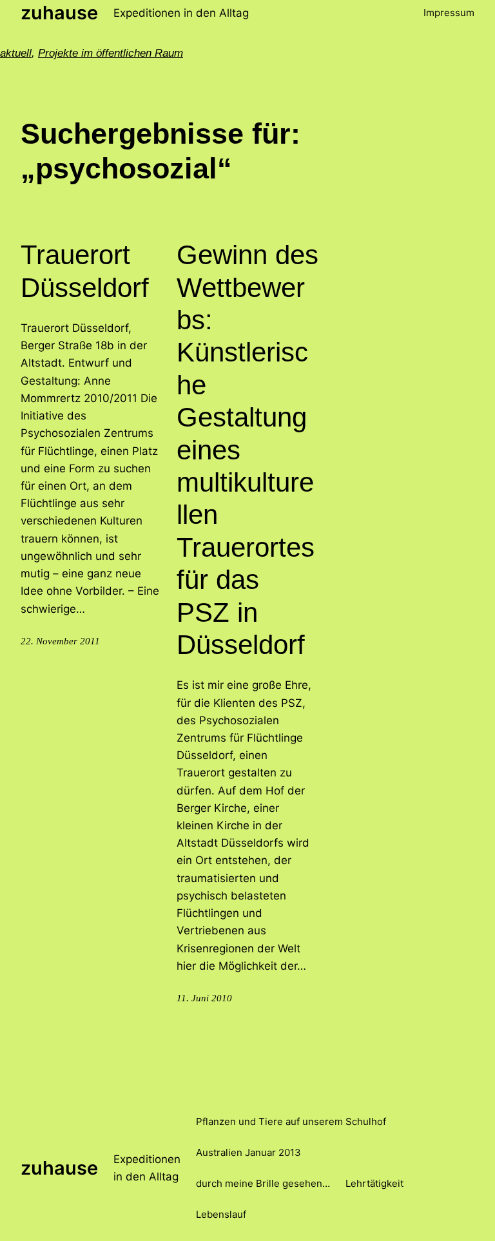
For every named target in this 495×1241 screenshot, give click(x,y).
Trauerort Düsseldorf (85, 271)
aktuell (16, 53)
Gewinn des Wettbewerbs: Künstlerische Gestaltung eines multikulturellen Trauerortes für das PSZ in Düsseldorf (247, 450)
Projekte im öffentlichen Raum (110, 53)
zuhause (59, 12)
